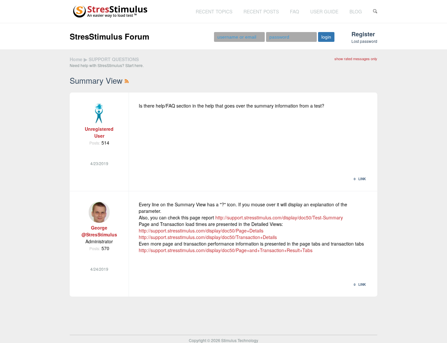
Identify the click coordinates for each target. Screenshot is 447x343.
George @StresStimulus (99, 231)
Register (363, 34)
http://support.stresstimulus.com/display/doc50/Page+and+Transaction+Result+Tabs (226, 250)
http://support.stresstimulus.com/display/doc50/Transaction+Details (208, 237)
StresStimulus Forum (109, 36)
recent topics (214, 11)
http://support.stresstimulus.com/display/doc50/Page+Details (201, 230)
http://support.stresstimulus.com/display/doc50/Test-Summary (279, 217)
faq (294, 11)
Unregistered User (99, 132)
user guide (324, 11)
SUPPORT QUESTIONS (114, 59)
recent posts (261, 11)
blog (355, 11)
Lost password (364, 41)
